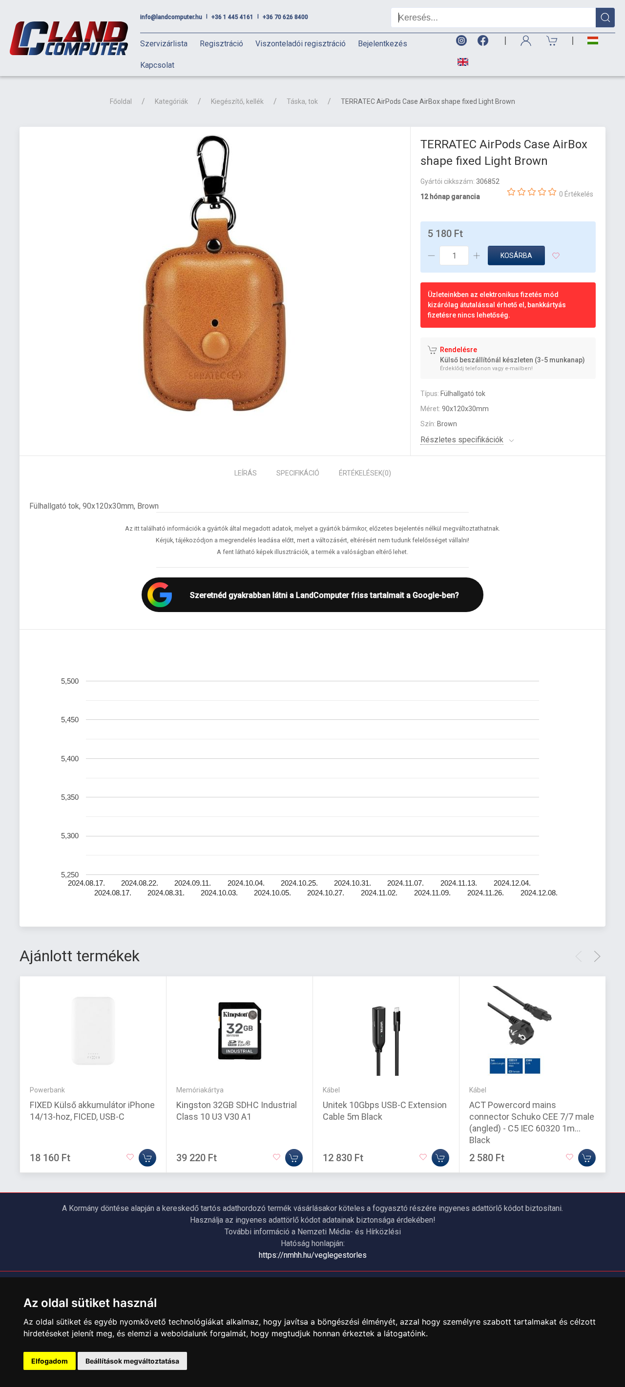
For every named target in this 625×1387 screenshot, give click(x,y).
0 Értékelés (576, 194)
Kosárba (516, 255)
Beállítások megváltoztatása (132, 1361)
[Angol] (459, 62)
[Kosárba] (147, 1158)
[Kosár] (552, 40)
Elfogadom (49, 1361)
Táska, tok (302, 101)
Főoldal (121, 101)
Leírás (245, 473)
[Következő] (597, 956)
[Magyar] (592, 40)
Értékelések (365, 473)
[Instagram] (461, 40)
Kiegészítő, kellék (237, 101)
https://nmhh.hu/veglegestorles (313, 1255)
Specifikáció (297, 473)
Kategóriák (171, 101)
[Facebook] (485, 40)
